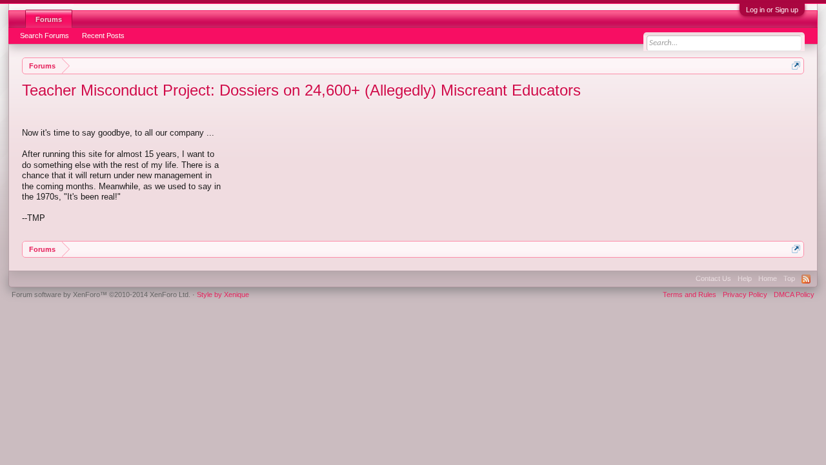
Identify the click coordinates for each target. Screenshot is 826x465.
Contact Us (713, 278)
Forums (48, 19)
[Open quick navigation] (796, 65)
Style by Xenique (223, 294)
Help (745, 278)
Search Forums (44, 35)
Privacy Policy (745, 294)
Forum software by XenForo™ (101, 294)
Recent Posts (103, 35)
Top (789, 278)
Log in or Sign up (772, 10)
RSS (806, 279)
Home (767, 278)
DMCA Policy (794, 294)
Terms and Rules (689, 294)
